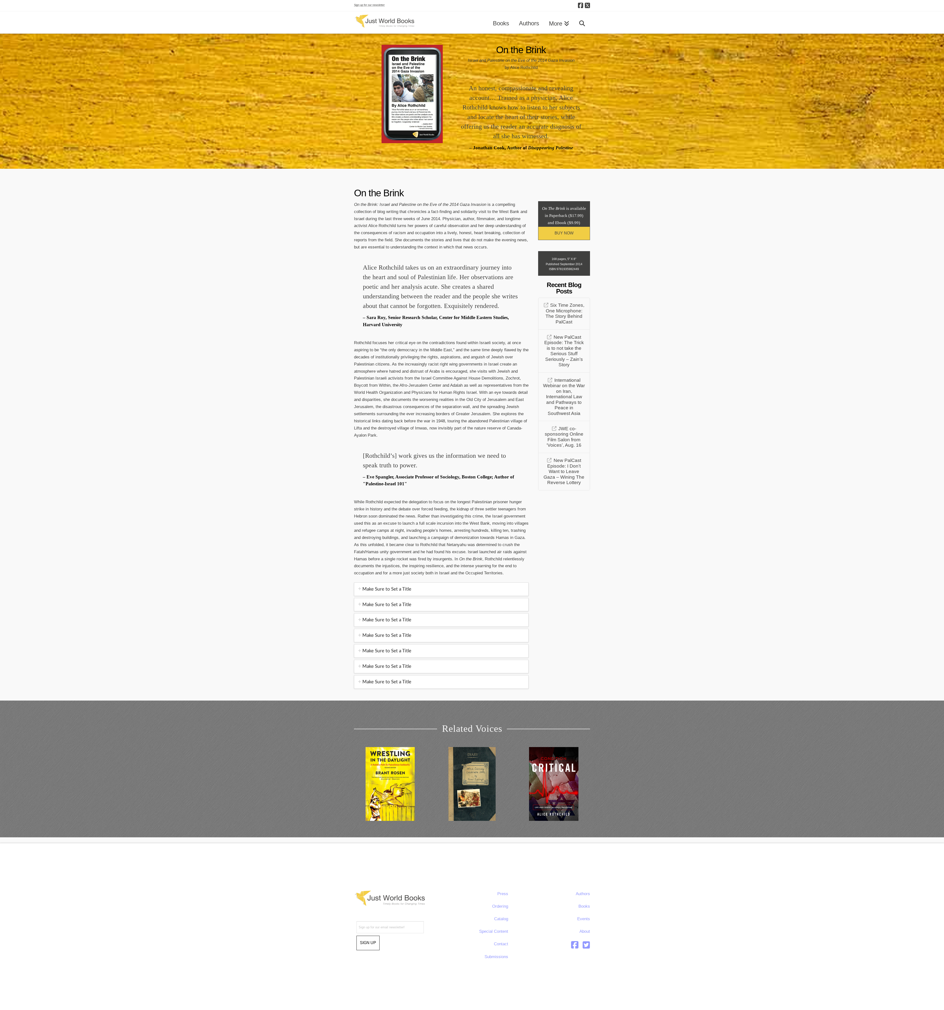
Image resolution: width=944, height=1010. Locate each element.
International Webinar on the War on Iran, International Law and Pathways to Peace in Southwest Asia (564, 397)
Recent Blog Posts (564, 288)
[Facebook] (580, 5)
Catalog (501, 919)
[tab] (441, 589)
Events (583, 919)
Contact (501, 944)
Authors (583, 893)
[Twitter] (586, 945)
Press (502, 893)
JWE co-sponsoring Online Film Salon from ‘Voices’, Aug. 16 (564, 437)
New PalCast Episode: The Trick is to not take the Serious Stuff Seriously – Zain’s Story (564, 351)
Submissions (496, 956)
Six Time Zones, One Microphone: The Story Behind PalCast (565, 313)
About (584, 931)
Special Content (493, 931)
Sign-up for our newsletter (369, 4)
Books (584, 906)
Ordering (500, 906)
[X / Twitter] (587, 5)
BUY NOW (564, 233)
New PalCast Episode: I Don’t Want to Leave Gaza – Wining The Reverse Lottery (564, 471)
